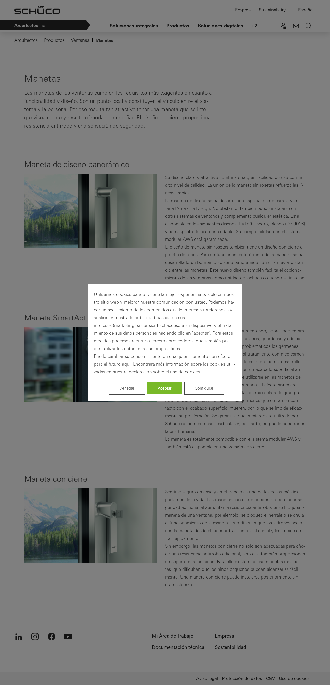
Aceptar (164, 388)
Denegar (126, 388)
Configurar (204, 388)
